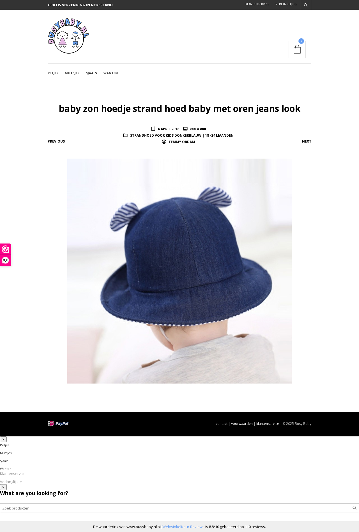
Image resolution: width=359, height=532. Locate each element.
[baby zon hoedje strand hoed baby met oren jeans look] (179, 270)
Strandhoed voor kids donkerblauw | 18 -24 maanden (182, 135)
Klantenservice (257, 4)
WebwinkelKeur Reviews (183, 526)
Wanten (110, 73)
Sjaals (91, 73)
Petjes (53, 73)
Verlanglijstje (286, 4)
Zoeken (354, 508)
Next (306, 141)
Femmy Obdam (181, 141)
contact (221, 423)
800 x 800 (197, 129)
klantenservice (267, 423)
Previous (56, 141)
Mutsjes (72, 73)
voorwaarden (242, 423)
